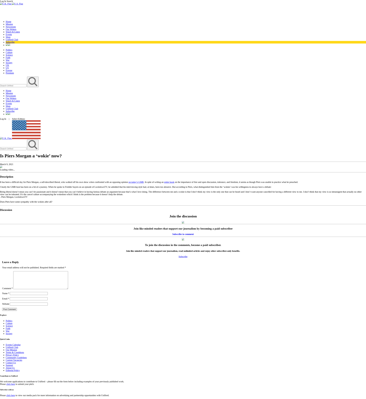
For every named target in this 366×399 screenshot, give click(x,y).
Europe (9, 70)
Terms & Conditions (15, 352)
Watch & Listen (13, 32)
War (7, 60)
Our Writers (11, 29)
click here (10, 384)
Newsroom (11, 27)
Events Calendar (13, 345)
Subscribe (10, 42)
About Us (10, 368)
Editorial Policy (13, 370)
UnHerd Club (12, 39)
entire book (169, 182)
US (7, 68)
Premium (10, 73)
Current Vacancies (14, 360)
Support (9, 365)
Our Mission (11, 350)
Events (9, 34)
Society (9, 62)
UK (7, 65)
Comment (7, 288)
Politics (9, 50)
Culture (9, 52)
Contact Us (11, 362)
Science (9, 55)
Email (5, 298)
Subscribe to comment (183, 234)
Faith (8, 57)
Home (8, 21)
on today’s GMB (136, 182)
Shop (8, 37)
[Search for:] (13, 85)
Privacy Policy (12, 355)
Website (5, 304)
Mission (9, 24)
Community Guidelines (16, 357)
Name (5, 293)
